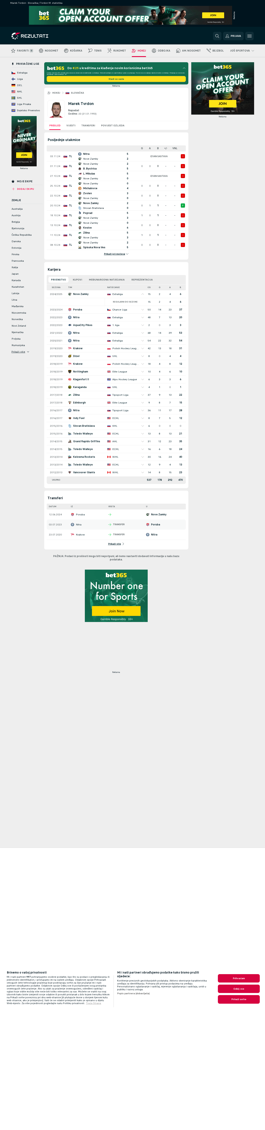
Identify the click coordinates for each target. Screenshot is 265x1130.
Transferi (88, 125)
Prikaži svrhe (238, 999)
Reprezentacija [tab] (142, 279)
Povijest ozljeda (112, 125)
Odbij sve (238, 988)
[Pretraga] (217, 36)
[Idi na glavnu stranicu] (40, 36)
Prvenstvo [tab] (58, 279)
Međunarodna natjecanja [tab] (107, 279)
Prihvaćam (239, 978)
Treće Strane (93, 1003)
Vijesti (70, 125)
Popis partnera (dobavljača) (133, 993)
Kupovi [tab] (77, 279)
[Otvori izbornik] (249, 36)
